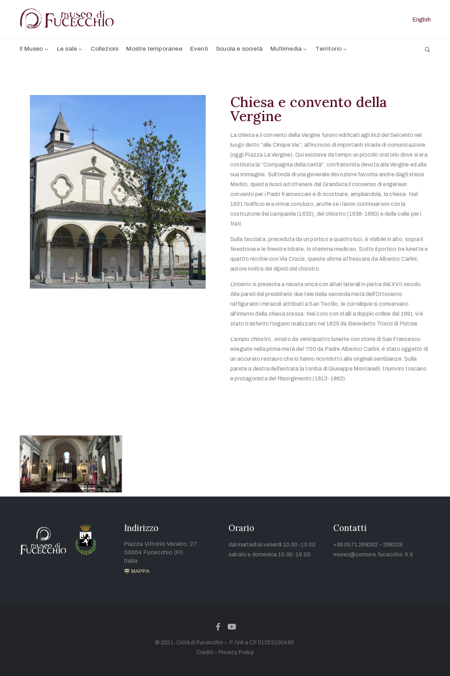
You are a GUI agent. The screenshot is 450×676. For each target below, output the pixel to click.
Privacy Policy (236, 652)
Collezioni (104, 48)
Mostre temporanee (154, 48)
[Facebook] (218, 626)
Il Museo (31, 48)
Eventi (199, 48)
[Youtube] (232, 626)
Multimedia (286, 48)
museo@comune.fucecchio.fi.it (373, 554)
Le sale (67, 48)
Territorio (328, 48)
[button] (136, 571)
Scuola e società (239, 48)
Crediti (204, 652)
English (421, 20)
